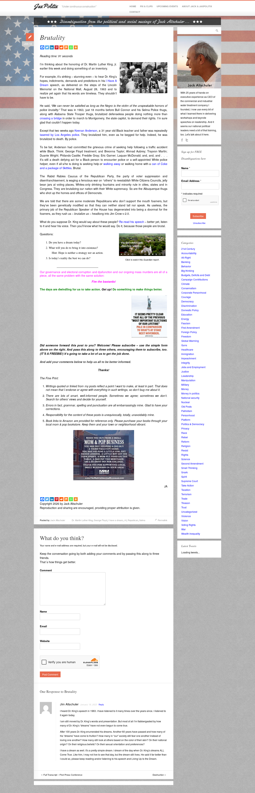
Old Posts (186, 406)
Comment (46, 570)
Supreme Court (189, 481)
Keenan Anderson (86, 130)
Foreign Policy (189, 332)
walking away (111, 164)
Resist (184, 450)
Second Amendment (192, 463)
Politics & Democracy (192, 424)
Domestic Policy (190, 310)
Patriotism (186, 411)
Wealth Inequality (190, 533)
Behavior (186, 266)
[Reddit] (61, 47)
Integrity (185, 362)
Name (43, 611)
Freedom (186, 336)
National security (190, 397)
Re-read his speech (131, 222)
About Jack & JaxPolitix (197, 6)
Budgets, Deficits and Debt (195, 275)
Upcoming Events (167, 6)
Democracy (187, 301)
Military (185, 384)
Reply (101, 704)
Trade (184, 498)
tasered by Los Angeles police (59, 135)
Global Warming (190, 340)
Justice (185, 371)
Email (43, 626)
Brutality (52, 37)
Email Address (191, 181)
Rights (184, 454)
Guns (184, 345)
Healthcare (187, 349)
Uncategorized (189, 511)
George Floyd (100, 520)
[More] (76, 47)
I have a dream (115, 520)
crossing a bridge (51, 118)
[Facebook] (42, 47)
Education (186, 314)
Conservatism (188, 288)
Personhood (188, 415)
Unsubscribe (199, 222)
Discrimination (189, 305)
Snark (184, 472)
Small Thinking (189, 468)
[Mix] (66, 47)
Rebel (184, 437)
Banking (185, 262)
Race (184, 432)
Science (185, 459)
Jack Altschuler (57, 520)
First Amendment (190, 327)
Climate (185, 283)
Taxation (185, 489)
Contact (134, 11)
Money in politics (190, 393)
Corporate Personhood (193, 292)
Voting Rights (188, 524)
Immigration (187, 354)
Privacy (185, 428)
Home (132, 6)
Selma (142, 520)
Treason (185, 503)
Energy (185, 319)
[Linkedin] (52, 47)
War (183, 529)
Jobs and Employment (193, 367)
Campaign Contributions (194, 279)
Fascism (185, 323)
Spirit (184, 476)
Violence (186, 516)
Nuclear (185, 402)
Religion (185, 446)
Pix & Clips (146, 6)
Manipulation (188, 380)
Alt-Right (186, 257)
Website (45, 641)
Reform (185, 441)
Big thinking (187, 270)
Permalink (162, 520)
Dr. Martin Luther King (82, 520)
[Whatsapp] (71, 47)
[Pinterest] (57, 47)
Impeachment (188, 358)
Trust (183, 507)
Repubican (133, 520)
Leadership (187, 375)
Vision (184, 520)
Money (185, 389)
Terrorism (186, 494)
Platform (185, 419)
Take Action (187, 485)
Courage (186, 297)
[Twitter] (47, 47)
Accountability (188, 253)
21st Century (188, 248)
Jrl (125, 520)
